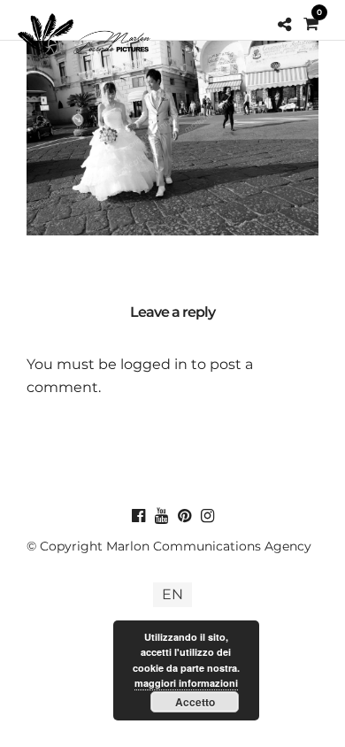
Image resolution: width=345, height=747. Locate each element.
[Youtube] (161, 516)
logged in (154, 364)
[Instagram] (207, 516)
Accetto (195, 702)
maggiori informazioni (186, 682)
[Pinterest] (184, 516)
